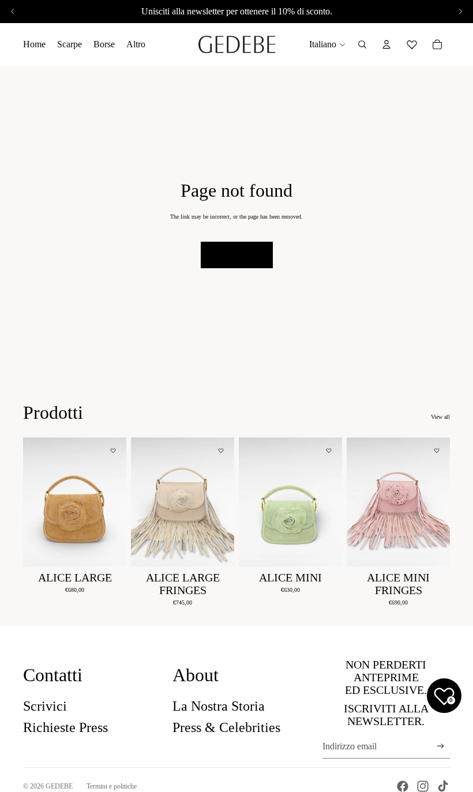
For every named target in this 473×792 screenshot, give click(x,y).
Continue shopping (237, 255)
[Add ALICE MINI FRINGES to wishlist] (436, 450)
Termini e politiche (112, 786)
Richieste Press (65, 727)
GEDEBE (59, 786)
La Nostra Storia (218, 706)
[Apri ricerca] (362, 44)
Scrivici (45, 706)
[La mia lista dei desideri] (412, 42)
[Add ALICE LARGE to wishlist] (113, 450)
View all (440, 417)
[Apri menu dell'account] (386, 44)
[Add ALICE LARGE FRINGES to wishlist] (220, 450)
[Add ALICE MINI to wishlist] (328, 450)
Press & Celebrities (226, 727)
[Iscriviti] (440, 746)
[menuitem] (136, 44)
